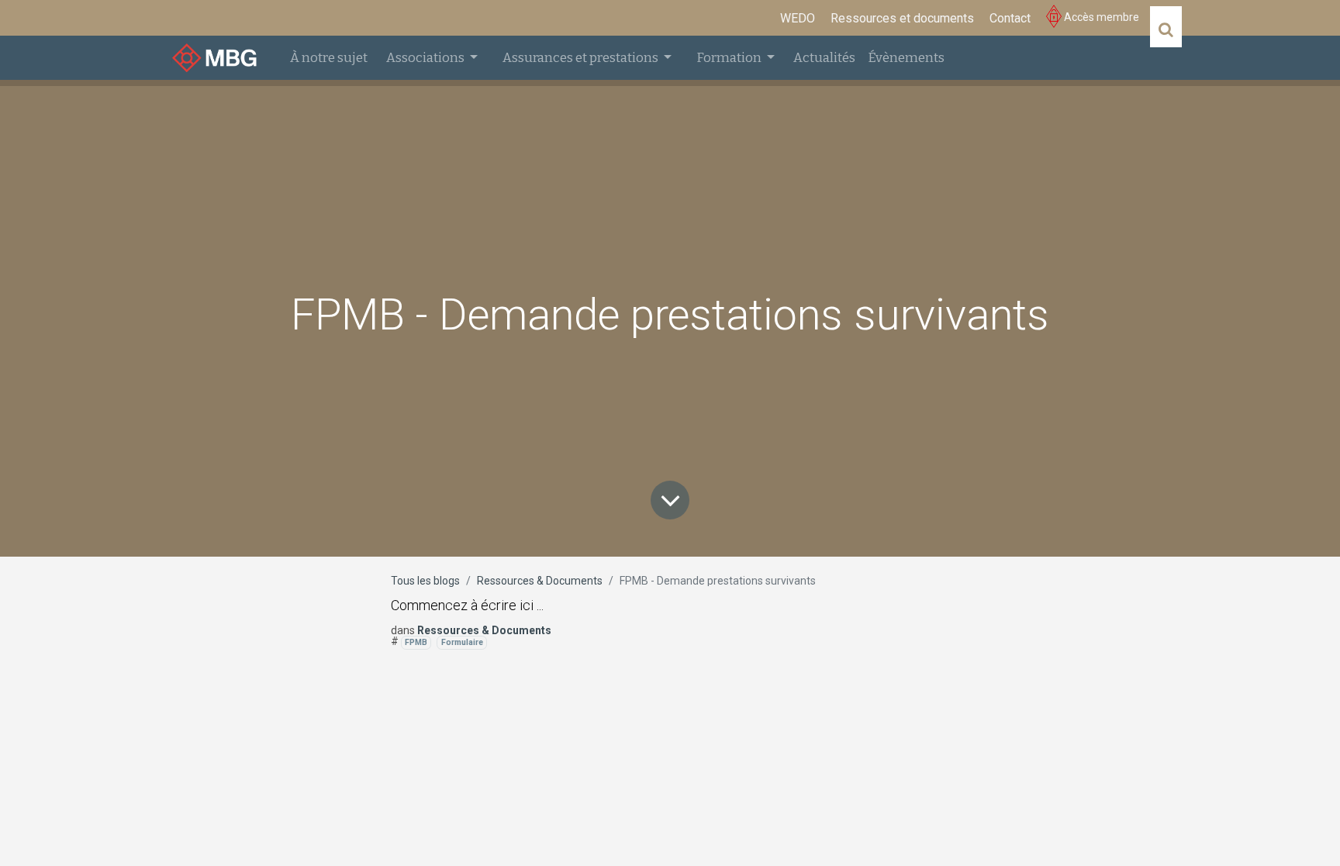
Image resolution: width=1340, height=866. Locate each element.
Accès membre (1100, 17)
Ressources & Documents (540, 580)
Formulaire (462, 642)
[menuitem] (797, 18)
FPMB (416, 642)
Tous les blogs (425, 580)
